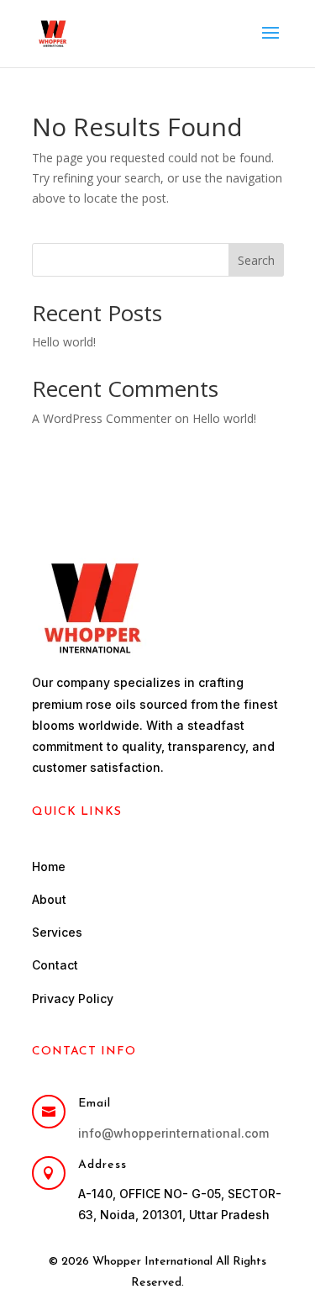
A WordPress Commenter (101, 418)
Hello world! (64, 342)
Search (256, 260)
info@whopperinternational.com (173, 1133)
